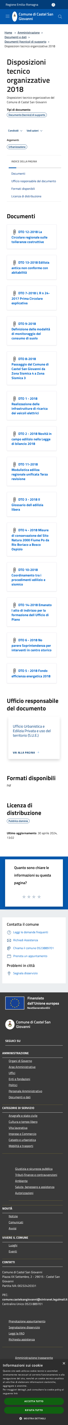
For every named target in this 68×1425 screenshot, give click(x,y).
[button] (34, 1418)
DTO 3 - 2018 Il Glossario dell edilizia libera (27, 504)
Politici (13, 1085)
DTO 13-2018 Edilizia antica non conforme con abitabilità (30, 267)
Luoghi (13, 1245)
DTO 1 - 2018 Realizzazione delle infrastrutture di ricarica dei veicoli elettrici (30, 406)
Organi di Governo (20, 1061)
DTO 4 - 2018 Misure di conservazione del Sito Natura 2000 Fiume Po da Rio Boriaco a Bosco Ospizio (30, 539)
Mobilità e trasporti (21, 1146)
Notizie (13, 1216)
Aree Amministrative (22, 1067)
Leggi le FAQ (17, 1333)
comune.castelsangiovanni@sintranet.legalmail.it (34, 1299)
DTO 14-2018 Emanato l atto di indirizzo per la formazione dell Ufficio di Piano (32, 612)
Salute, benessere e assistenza (34, 1187)
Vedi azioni (33, 131)
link (16, 1393)
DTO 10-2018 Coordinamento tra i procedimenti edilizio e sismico (28, 577)
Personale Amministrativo (25, 1091)
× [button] (63, 1363)
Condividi (13, 131)
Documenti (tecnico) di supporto (25, 41)
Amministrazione (29, 32)
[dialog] (34, 1392)
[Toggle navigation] (7, 16)
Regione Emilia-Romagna (22, 4)
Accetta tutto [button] (33, 1401)
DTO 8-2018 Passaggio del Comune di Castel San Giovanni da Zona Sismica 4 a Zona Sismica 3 (30, 368)
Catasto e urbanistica (22, 1140)
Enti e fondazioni (19, 1079)
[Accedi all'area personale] (53, 4)
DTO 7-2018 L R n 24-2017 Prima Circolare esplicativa (31, 298)
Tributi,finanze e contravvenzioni (36, 1175)
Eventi (13, 1251)
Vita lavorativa (18, 1127)
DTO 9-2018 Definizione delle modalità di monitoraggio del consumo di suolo (31, 331)
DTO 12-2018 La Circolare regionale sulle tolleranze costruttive (29, 236)
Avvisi (12, 1228)
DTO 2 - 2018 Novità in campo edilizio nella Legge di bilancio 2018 (32, 438)
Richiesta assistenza (22, 1339)
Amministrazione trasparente (34, 1357)
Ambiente (21, 1181)
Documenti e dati (16, 37)
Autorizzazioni (24, 1193)
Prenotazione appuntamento (27, 1321)
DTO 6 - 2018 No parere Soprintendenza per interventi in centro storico (32, 645)
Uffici (12, 1073)
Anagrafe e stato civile (23, 1115)
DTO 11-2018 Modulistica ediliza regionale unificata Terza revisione (30, 471)
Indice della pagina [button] (24, 161)
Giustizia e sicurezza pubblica (34, 1168)
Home (8, 32)
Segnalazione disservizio (24, 1327)
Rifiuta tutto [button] (34, 1410)
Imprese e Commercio (22, 1133)
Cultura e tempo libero (23, 1121)
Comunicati (16, 1222)
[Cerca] (60, 16)
